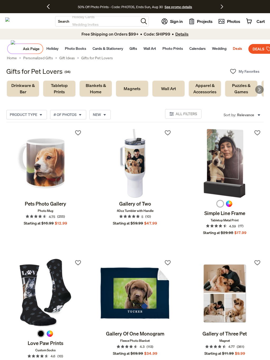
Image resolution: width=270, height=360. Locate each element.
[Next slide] (259, 89)
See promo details (178, 6)
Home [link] (12, 58)
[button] (143, 21)
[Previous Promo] (50, 6)
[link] (23, 88)
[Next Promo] (222, 6)
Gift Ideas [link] (67, 58)
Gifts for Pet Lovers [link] (97, 58)
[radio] (220, 203)
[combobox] (97, 21)
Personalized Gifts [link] (38, 58)
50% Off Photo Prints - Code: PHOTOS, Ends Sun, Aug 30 (120, 6)
